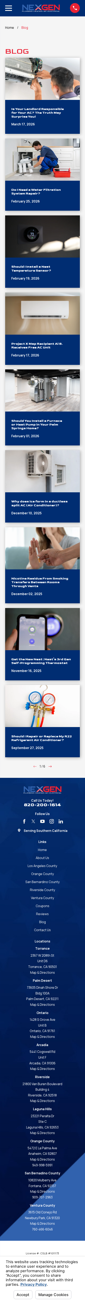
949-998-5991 (42, 1165)
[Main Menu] (8, 8)
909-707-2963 (42, 1197)
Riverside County (42, 890)
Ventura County (42, 898)
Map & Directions (42, 972)
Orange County (42, 874)
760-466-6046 (42, 1229)
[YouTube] (42, 821)
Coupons (42, 906)
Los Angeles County (42, 866)
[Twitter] (33, 821)
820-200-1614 (42, 804)
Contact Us (42, 930)
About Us (42, 858)
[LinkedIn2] (61, 821)
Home (42, 850)
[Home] (41, 8)
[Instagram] (52, 821)
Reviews (42, 914)
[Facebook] (24, 821)
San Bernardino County (42, 882)
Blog (42, 922)
